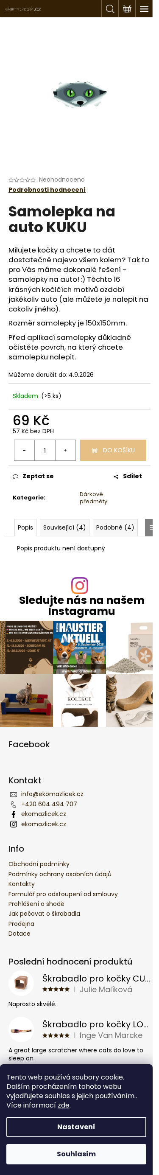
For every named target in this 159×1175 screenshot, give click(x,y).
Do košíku (119, 450)
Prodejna (21, 924)
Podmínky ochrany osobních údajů (60, 874)
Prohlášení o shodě (36, 904)
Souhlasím (76, 1154)
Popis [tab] (25, 527)
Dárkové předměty (93, 497)
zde (64, 1105)
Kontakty (21, 884)
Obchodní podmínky (39, 864)
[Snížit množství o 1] (24, 450)
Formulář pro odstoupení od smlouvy (63, 894)
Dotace (19, 933)
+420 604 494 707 (49, 804)
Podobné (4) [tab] (115, 527)
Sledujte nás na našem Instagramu (82, 605)
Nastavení (76, 1127)
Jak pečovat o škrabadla (44, 913)
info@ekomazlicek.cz (52, 794)
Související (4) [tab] (64, 527)
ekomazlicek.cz (43, 814)
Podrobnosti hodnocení (47, 190)
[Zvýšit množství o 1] (65, 450)
